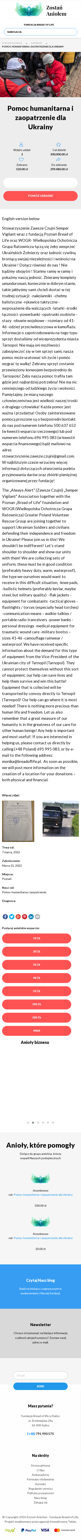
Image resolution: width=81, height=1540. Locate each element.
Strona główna (12, 43)
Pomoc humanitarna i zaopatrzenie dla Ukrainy (43, 1194)
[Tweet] (11, 916)
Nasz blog (40, 1498)
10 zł (36, 938)
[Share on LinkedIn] (31, 916)
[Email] (37, 916)
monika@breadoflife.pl (21, 761)
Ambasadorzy (40, 1474)
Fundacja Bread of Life (39, 24)
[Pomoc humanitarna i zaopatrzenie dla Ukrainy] (5, 916)
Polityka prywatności (40, 1493)
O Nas (41, 1470)
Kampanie (36, 43)
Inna (36, 1030)
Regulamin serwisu (40, 1488)
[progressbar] (40, 183)
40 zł (36, 977)
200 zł (36, 1017)
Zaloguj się (40, 1502)
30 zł (36, 964)
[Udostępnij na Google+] (18, 916)
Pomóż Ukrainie (40, 195)
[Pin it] (24, 916)
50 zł (36, 991)
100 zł (36, 1004)
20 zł (36, 951)
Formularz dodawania (40, 1479)
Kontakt (40, 1484)
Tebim (72, 1521)
